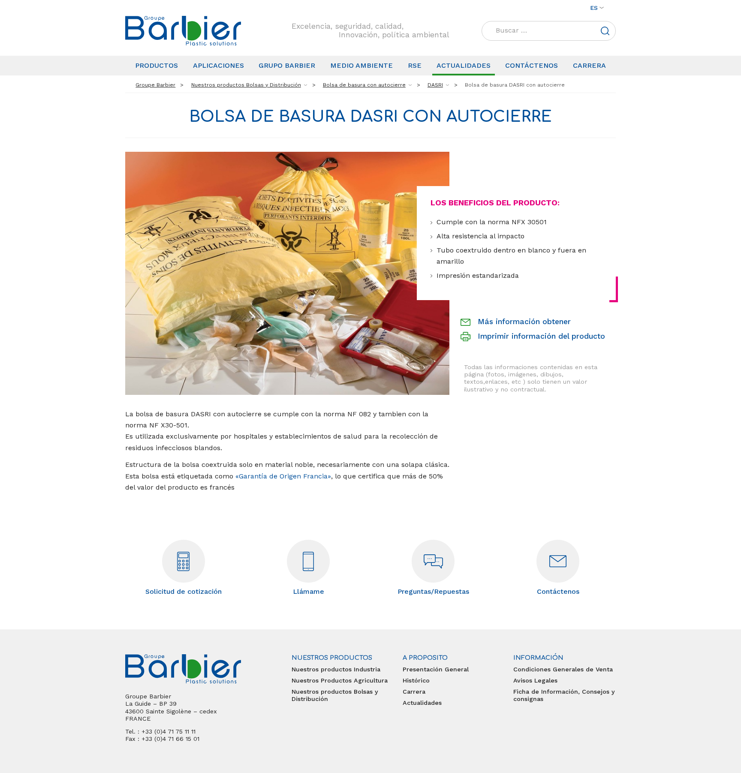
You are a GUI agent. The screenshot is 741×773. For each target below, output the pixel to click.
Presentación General (436, 669)
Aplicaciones (218, 65)
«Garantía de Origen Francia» (283, 476)
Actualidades (464, 65)
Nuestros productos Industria (336, 669)
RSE (415, 65)
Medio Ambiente (361, 65)
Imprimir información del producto (541, 336)
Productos (156, 65)
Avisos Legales (535, 680)
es (594, 7)
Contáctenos (531, 65)
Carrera (589, 65)
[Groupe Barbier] (183, 30)
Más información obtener (524, 321)
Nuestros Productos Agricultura (340, 680)
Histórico (416, 680)
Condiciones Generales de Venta (563, 669)
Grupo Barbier (287, 65)
